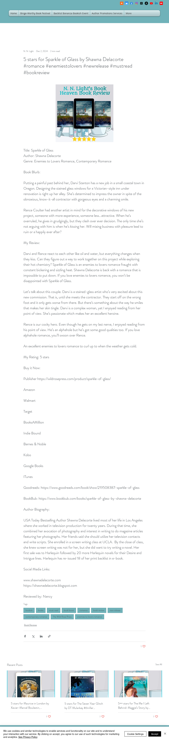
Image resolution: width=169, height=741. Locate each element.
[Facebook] (131, 3)
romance (84, 610)
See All (158, 664)
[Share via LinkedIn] (41, 636)
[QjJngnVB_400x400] (126, 3)
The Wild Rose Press (62, 616)
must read (53, 610)
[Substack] (121, 3)
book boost (69, 610)
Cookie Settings (135, 734)
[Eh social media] (161, 3)
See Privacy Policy (27, 737)
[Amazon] (146, 3)
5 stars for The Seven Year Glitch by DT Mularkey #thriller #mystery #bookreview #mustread (84, 705)
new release (115, 610)
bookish (29, 610)
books (40, 610)
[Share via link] (49, 636)
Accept (154, 734)
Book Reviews (30, 625)
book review (98, 610)
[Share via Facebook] (25, 636)
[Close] (165, 733)
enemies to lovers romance (89, 616)
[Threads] (141, 3)
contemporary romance (36, 616)
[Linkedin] (156, 3)
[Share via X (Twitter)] (33, 636)
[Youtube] (151, 3)
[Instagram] (136, 3)
